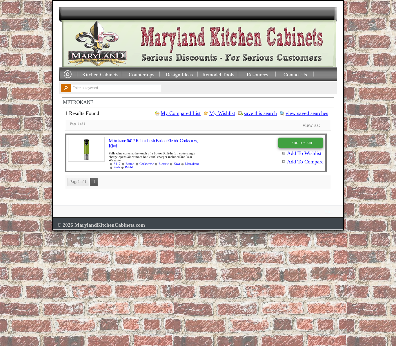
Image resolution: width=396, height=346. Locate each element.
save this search (260, 113)
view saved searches (307, 113)
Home (67, 74)
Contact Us (295, 74)
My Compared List (181, 113)
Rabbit (129, 167)
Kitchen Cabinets (100, 74)
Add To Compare (305, 162)
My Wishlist (222, 113)
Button (130, 163)
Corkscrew (146, 163)
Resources (257, 74)
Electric (164, 163)
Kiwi (177, 163)
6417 (117, 163)
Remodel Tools (218, 74)
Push (117, 167)
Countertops (141, 74)
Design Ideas (179, 74)
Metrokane (192, 163)
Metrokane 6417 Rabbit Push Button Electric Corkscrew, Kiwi (153, 143)
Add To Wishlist (304, 153)
